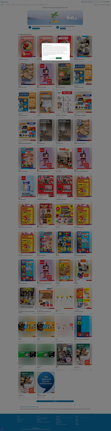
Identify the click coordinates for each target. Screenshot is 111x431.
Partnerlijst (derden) (45, 55)
